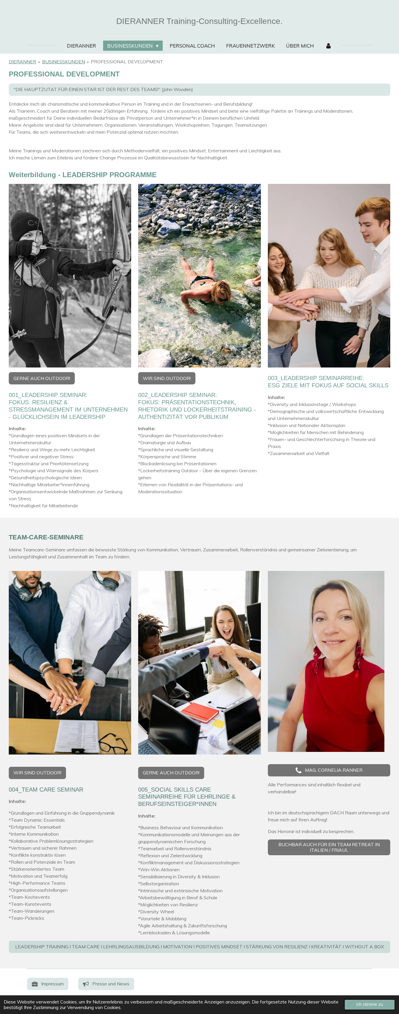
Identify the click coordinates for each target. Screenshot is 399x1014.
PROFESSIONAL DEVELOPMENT (127, 62)
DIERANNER (22, 62)
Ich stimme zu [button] (369, 1004)
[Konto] (328, 46)
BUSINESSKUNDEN (63, 62)
